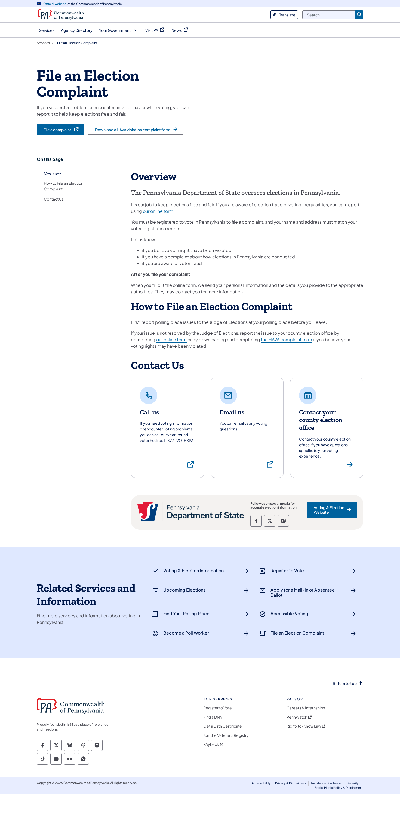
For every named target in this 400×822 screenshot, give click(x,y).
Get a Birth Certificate (222, 726)
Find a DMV (213, 717)
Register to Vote (217, 708)
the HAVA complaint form (286, 339)
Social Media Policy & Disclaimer (338, 787)
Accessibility (261, 783)
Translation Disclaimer (326, 783)
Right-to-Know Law (304, 726)
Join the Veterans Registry (226, 735)
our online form (158, 211)
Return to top (345, 683)
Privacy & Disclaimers (290, 783)
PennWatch (297, 717)
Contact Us (54, 198)
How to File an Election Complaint (63, 186)
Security (353, 783)
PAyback (211, 744)
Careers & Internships (306, 708)
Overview (52, 173)
